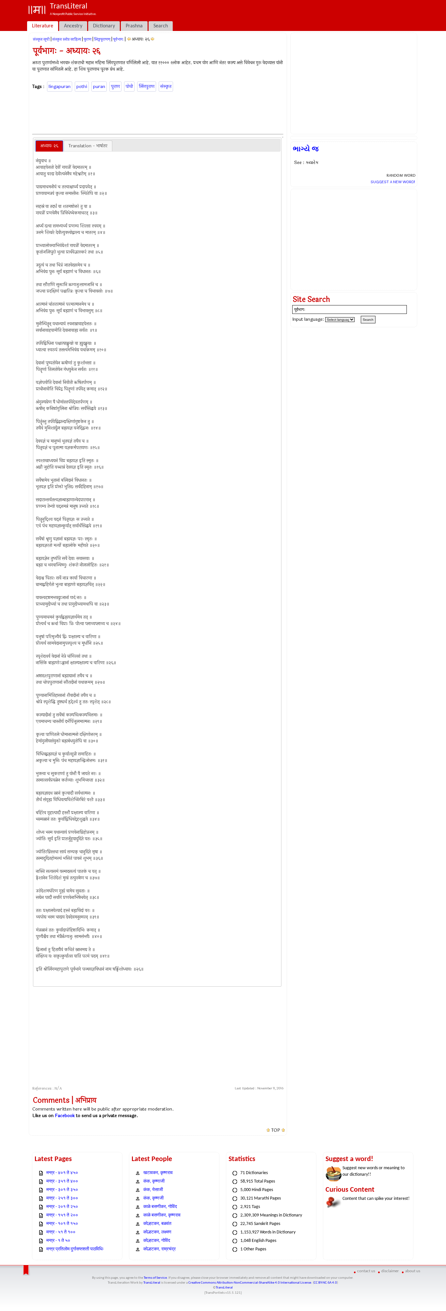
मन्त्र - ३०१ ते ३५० (62, 1189)
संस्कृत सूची (41, 39)
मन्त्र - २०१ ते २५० (62, 1206)
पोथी (129, 86)
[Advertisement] (158, 111)
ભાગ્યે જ (306, 149)
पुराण (87, 39)
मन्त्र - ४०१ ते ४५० (62, 1173)
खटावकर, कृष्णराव (158, 1173)
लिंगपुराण (146, 86)
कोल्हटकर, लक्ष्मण (157, 1232)
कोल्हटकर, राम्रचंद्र (159, 1249)
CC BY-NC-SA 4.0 (325, 1283)
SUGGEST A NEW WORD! (393, 182)
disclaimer (390, 1271)
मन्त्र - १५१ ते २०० (62, 1215)
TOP (275, 1130)
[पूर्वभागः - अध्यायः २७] (152, 39)
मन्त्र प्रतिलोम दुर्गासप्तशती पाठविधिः (75, 1249)
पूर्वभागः (118, 39)
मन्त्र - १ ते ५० (58, 1240)
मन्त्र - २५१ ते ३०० (62, 1198)
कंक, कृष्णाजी (154, 1181)
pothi (81, 86)
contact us (366, 1271)
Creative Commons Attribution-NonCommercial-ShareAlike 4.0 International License (249, 1283)
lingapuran (60, 86)
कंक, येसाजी (153, 1189)
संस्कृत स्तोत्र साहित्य (66, 39)
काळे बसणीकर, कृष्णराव (162, 1215)
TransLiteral (151, 1283)
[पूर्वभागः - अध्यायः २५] (129, 39)
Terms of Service (155, 1278)
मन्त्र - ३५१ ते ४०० (62, 1181)
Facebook (65, 1115)
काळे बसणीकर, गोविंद (160, 1206)
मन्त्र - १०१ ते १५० (62, 1223)
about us (412, 1271)
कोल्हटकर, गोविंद (156, 1240)
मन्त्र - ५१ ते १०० (60, 1232)
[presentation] (49, 146)
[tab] (49, 146)
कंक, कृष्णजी (153, 1198)
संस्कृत (165, 86)
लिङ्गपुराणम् (102, 39)
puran (99, 86)
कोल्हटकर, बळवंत (157, 1223)
